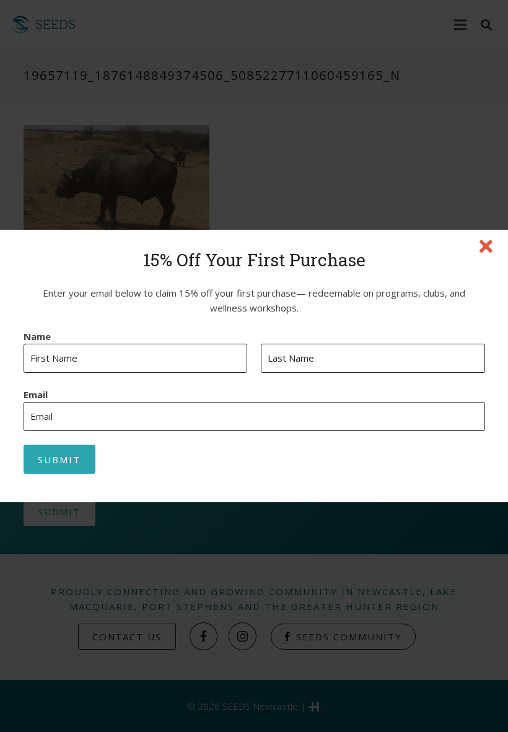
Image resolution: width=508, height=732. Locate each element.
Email (36, 395)
